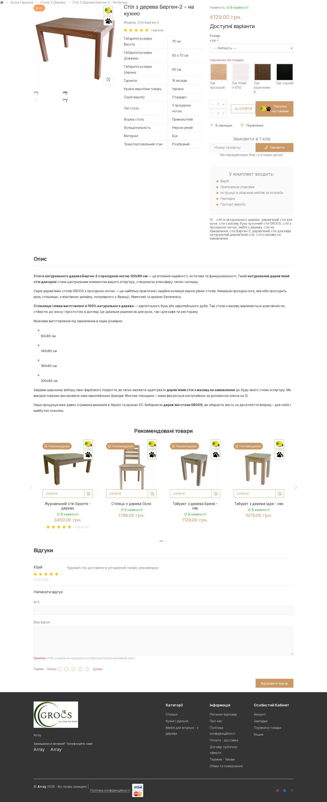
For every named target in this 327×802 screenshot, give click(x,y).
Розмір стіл (215, 38)
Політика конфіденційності (110, 790)
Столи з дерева (52, 2)
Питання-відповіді (223, 714)
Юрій (38, 567)
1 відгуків (157, 30)
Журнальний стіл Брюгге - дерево (68, 505)
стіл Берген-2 (240, 231)
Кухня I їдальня (22, 2)
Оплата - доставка (224, 740)
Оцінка (39, 669)
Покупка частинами (280, 108)
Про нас (216, 721)
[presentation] (31, 487)
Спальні (172, 714)
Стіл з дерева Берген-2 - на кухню (100, 2)
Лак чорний (284, 83)
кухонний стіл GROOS (264, 223)
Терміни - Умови (222, 759)
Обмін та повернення (226, 766)
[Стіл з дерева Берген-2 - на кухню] (36, 93)
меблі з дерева (250, 227)
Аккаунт (260, 714)
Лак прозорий (217, 85)
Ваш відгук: (42, 622)
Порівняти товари (267, 728)
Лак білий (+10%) (239, 85)
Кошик (258, 734)
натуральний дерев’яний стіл (232, 234)
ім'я (36, 602)
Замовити (277, 147)
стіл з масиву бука (233, 223)
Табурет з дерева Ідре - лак (258, 503)
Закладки (261, 721)
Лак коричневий (262, 87)
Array (39, 749)
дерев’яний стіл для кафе (271, 231)
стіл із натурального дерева (238, 220)
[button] (161, 541)
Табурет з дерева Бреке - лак (195, 505)
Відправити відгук (274, 683)
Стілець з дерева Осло (131, 503)
